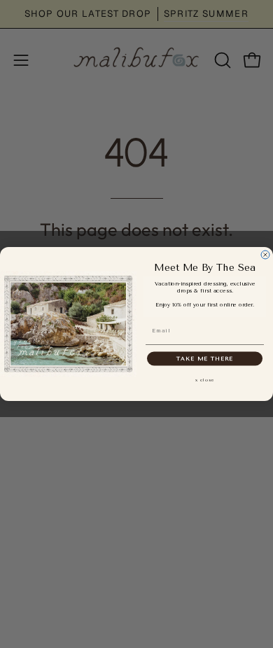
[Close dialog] (265, 255)
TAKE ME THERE (204, 358)
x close (205, 379)
